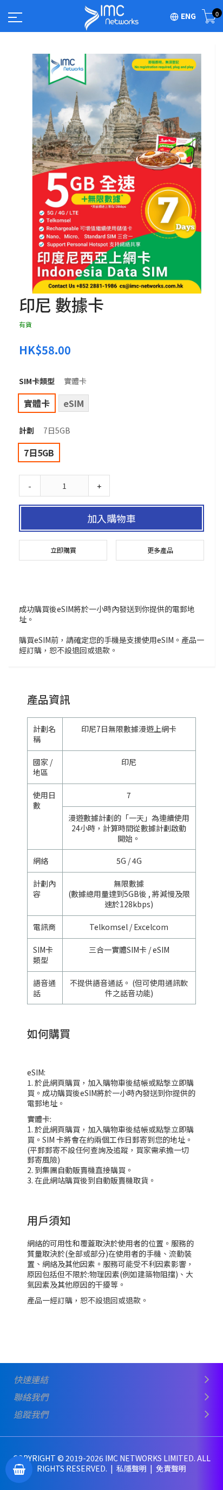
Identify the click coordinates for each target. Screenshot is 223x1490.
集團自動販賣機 (68, 1169)
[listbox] (111, 404)
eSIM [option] (73, 403)
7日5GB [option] (39, 452)
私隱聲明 (132, 1468)
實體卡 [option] (37, 403)
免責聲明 (171, 1468)
